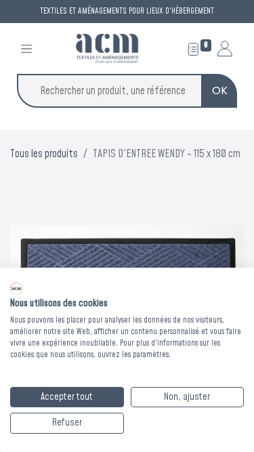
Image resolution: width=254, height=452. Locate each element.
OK (220, 90)
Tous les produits (44, 153)
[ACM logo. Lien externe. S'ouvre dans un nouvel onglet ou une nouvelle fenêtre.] (16, 289)
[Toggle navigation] (26, 48)
